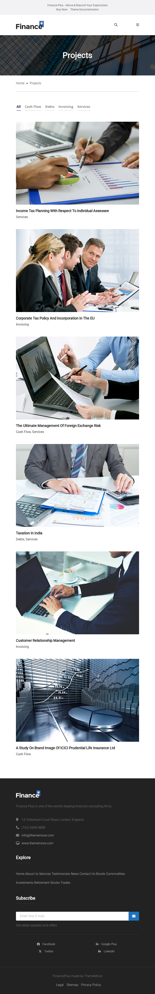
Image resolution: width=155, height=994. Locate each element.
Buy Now (62, 9)
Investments (24, 883)
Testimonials (61, 874)
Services (22, 217)
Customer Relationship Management (45, 640)
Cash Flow (23, 432)
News (75, 874)
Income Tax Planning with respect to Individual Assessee (62, 211)
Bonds (100, 874)
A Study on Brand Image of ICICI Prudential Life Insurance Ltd (65, 748)
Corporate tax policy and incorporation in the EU (55, 318)
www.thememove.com (37, 843)
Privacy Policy (91, 985)
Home (20, 83)
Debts (20, 539)
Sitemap (72, 985)
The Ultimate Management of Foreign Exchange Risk (58, 425)
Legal (60, 985)
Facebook (48, 944)
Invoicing (22, 324)
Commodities (115, 874)
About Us (31, 874)
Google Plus (109, 944)
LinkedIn (109, 951)
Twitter (48, 951)
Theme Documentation (84, 9)
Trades (65, 883)
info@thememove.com (38, 835)
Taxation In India (29, 533)
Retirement (41, 883)
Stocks (55, 883)
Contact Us (87, 874)
